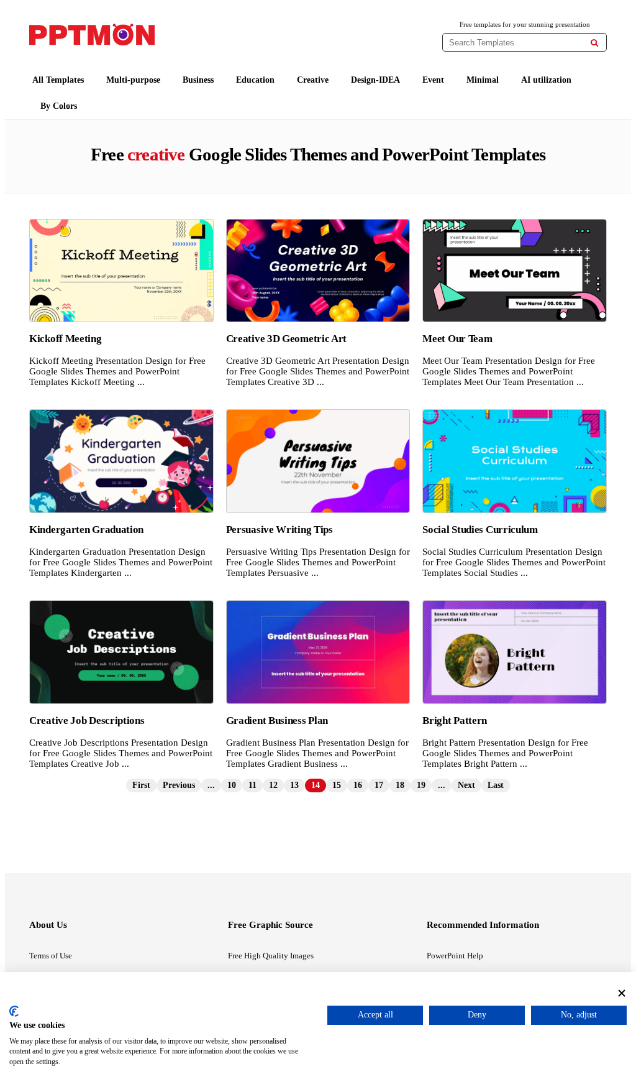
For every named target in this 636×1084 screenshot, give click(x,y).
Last (496, 785)
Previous (179, 785)
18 (400, 785)
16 (357, 785)
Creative (313, 80)
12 (273, 785)
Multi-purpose (133, 80)
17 (379, 785)
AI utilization (546, 80)
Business (198, 80)
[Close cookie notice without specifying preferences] (622, 993)
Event (433, 80)
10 (231, 785)
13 (294, 785)
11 (252, 785)
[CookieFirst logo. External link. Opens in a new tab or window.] (14, 1011)
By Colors (58, 106)
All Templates (58, 80)
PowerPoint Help (455, 955)
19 (421, 785)
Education (255, 80)
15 (336, 785)
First (141, 785)
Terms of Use (50, 955)
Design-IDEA (375, 80)
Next (466, 785)
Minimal (482, 80)
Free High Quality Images (271, 955)
